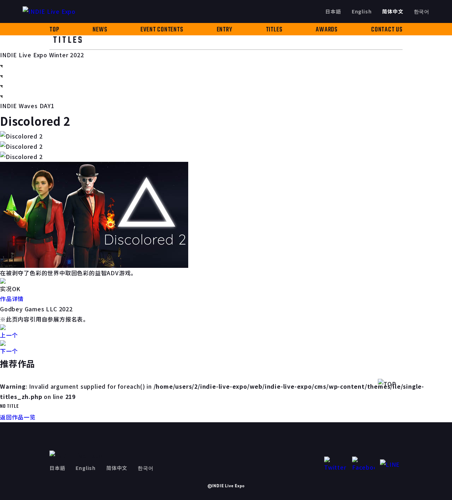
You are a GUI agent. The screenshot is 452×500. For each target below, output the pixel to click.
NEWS (100, 30)
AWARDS (327, 30)
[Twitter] (335, 464)
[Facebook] (363, 464)
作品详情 (12, 298)
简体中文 (392, 11)
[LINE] (391, 464)
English (362, 11)
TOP (54, 30)
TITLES (274, 30)
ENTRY (224, 30)
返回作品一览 (18, 417)
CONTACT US (387, 30)
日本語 (333, 11)
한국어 (421, 11)
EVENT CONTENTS (162, 30)
